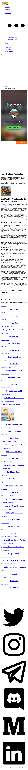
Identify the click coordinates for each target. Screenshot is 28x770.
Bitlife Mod (3, 767)
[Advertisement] (14, 71)
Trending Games (8, 11)
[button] (16, 36)
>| (5, 600)
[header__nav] (1, 1)
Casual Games (8, 13)
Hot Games (7, 9)
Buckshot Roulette (13, 39)
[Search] (1, 54)
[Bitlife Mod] (5, 5)
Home (6, 86)
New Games (7, 7)
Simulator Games (13, 37)
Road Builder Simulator (6, 204)
